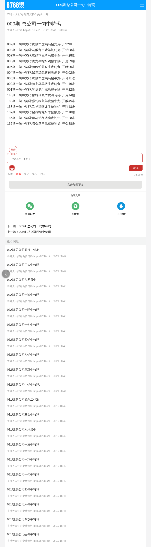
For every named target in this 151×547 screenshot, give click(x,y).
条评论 (138, 174)
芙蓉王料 (42, 14)
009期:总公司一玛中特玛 (35, 226)
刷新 (10, 173)
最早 (26, 173)
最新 (18, 173)
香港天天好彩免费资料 (21, 14)
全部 (42, 173)
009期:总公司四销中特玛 (35, 231)
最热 (34, 173)
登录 (13, 149)
